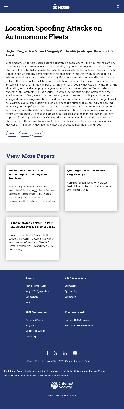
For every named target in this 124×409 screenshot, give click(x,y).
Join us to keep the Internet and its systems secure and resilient (36, 376)
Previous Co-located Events (79, 326)
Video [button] (38, 134)
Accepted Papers (34, 320)
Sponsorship (32, 297)
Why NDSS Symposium (37, 291)
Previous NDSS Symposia (77, 320)
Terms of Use (50, 361)
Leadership (70, 297)
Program (30, 326)
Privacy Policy (34, 361)
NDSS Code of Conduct (71, 361)
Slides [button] (25, 134)
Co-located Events (35, 331)
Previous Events (75, 312)
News (28, 302)
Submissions (71, 286)
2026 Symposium (36, 312)
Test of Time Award (36, 286)
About (30, 278)
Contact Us (90, 361)
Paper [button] (12, 134)
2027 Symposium (75, 278)
